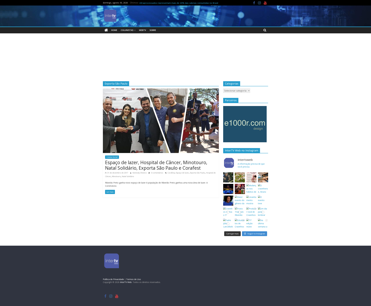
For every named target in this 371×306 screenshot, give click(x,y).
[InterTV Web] (106, 30)
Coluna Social (112, 157)
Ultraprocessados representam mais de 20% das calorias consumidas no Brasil (178, 2)
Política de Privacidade (113, 279)
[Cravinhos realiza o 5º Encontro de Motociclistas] (228, 212)
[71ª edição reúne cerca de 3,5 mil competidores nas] (251, 224)
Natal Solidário (128, 176)
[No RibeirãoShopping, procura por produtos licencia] (263, 177)
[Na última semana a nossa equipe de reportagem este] (263, 224)
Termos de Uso (133, 279)
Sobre (153, 30)
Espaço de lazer (182, 173)
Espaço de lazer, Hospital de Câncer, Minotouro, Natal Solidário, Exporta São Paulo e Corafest (156, 165)
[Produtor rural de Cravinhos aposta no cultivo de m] (251, 212)
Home (114, 30)
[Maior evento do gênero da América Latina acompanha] (240, 200)
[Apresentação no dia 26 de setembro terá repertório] (228, 177)
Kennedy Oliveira (140, 173)
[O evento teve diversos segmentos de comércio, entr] (263, 200)
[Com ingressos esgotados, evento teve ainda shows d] (228, 189)
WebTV (142, 30)
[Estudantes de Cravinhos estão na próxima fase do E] (240, 224)
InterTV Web (126, 282)
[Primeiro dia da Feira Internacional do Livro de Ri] (240, 177)
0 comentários (157, 173)
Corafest (171, 173)
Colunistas (127, 30)
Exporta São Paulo (197, 173)
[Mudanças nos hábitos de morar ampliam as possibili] (251, 189)
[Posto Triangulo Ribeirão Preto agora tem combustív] (240, 212)
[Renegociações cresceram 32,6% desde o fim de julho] (228, 200)
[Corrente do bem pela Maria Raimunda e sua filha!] (251, 177)
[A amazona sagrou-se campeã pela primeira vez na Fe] (240, 189)
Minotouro (116, 176)
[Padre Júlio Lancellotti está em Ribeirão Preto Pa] (228, 224)
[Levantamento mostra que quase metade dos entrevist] (251, 200)
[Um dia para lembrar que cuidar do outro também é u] (263, 212)
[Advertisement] (185, 59)
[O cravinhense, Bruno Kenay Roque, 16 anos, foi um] (263, 189)
